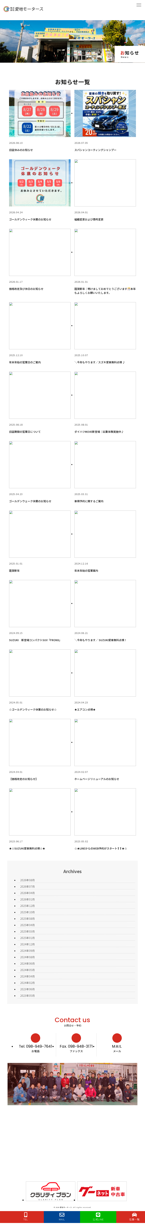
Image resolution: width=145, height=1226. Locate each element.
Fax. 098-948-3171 (76, 1046)
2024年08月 (27, 957)
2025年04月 (27, 925)
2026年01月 (27, 899)
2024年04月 (27, 976)
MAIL (117, 1046)
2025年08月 (27, 918)
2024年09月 (27, 951)
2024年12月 (27, 944)
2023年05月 (27, 995)
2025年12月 (27, 906)
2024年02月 (27, 983)
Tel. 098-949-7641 (35, 1046)
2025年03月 (27, 931)
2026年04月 (27, 893)
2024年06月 (27, 963)
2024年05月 (27, 970)
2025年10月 (27, 912)
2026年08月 (27, 880)
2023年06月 (27, 989)
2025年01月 (27, 938)
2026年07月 (27, 886)
